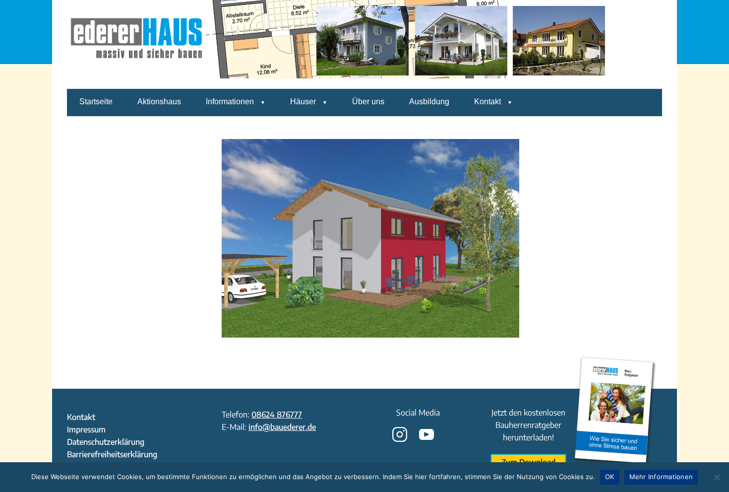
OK (609, 477)
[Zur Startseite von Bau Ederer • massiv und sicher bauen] (136, 82)
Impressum (86, 429)
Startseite (96, 101)
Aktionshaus (159, 101)
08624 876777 (276, 415)
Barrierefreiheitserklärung (112, 454)
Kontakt (487, 101)
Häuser (303, 101)
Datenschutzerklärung (105, 442)
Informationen (230, 101)
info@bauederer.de (282, 427)
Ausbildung (429, 101)
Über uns (368, 101)
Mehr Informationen (661, 477)
